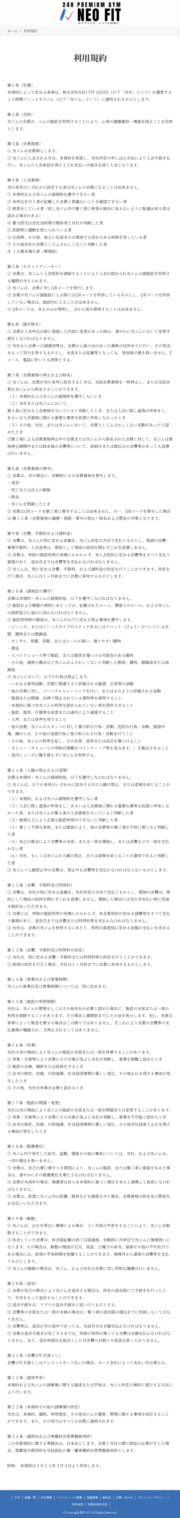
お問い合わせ (124, 1497)
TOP (17, 1497)
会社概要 (46, 1497)
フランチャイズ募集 (69, 1497)
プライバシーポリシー (151, 1497)
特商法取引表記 (98, 1504)
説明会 (107, 1497)
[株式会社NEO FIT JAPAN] (90, 13)
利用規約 (77, 1504)
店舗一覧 (30, 1497)
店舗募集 (92, 1497)
